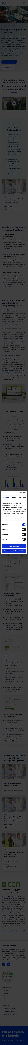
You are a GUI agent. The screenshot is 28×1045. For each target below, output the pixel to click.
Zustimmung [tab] (5, 497)
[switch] (24, 529)
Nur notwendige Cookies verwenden (14, 550)
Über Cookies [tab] (22, 497)
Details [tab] (14, 497)
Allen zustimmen (14, 546)
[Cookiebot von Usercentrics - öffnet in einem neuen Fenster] (19, 493)
